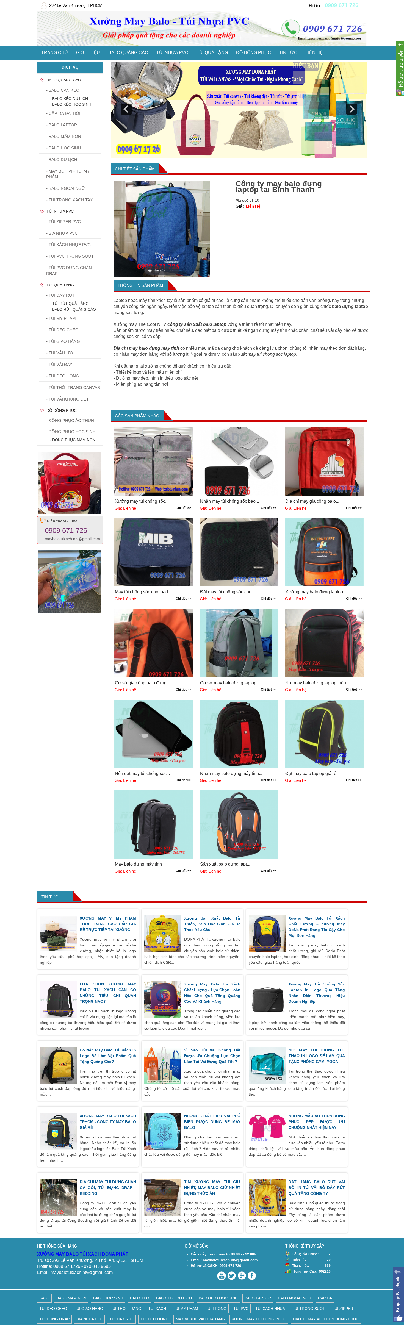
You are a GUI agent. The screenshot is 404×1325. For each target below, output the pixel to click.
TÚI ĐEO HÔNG (154, 1319)
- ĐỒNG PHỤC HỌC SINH (71, 431)
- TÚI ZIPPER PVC (63, 221)
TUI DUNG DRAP (54, 1319)
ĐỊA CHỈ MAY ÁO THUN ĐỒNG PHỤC (326, 1319)
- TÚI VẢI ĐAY (59, 364)
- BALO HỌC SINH (63, 148)
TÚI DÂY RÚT (121, 1319)
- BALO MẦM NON (63, 136)
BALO (44, 1298)
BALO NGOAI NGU (294, 1298)
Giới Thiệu (88, 52)
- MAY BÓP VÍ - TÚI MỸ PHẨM (68, 174)
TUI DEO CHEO (53, 1308)
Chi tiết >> (183, 508)
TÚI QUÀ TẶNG (212, 52)
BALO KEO (139, 1298)
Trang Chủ (54, 52)
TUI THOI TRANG (125, 1308)
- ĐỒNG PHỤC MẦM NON (72, 440)
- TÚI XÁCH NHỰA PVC (68, 244)
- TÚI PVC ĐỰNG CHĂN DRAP (69, 270)
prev (126, 109)
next (351, 109)
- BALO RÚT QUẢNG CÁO (73, 309)
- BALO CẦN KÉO (62, 90)
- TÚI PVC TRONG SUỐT (70, 256)
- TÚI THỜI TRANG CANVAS (73, 387)
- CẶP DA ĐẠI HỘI (63, 113)
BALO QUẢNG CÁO (128, 52)
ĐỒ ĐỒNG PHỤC (253, 52)
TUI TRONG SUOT (308, 1308)
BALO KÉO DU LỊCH (174, 1298)
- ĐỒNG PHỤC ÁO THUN (70, 420)
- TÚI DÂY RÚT (60, 295)
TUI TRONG (215, 1308)
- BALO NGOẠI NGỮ (65, 188)
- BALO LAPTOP (61, 125)
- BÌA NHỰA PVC (62, 233)
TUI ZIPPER (342, 1308)
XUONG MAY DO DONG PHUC (259, 1319)
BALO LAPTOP (258, 1298)
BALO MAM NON (71, 1298)
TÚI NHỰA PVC (172, 52)
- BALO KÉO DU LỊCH (69, 98)
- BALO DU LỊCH (61, 159)
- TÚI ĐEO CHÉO (62, 329)
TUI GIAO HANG (88, 1308)
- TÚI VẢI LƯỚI (60, 353)
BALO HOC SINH (108, 1298)
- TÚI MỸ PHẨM (61, 318)
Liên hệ (314, 52)
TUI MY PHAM (185, 1308)
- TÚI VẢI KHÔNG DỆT (67, 399)
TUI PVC (240, 1308)
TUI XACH (157, 1308)
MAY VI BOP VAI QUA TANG (200, 1319)
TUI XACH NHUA (270, 1308)
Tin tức (288, 52)
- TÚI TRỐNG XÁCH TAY (69, 200)
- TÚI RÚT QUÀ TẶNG (69, 303)
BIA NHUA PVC (89, 1319)
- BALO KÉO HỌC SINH (70, 104)
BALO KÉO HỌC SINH (218, 1298)
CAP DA (325, 1298)
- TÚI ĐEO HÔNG (62, 376)
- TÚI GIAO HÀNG (63, 341)
